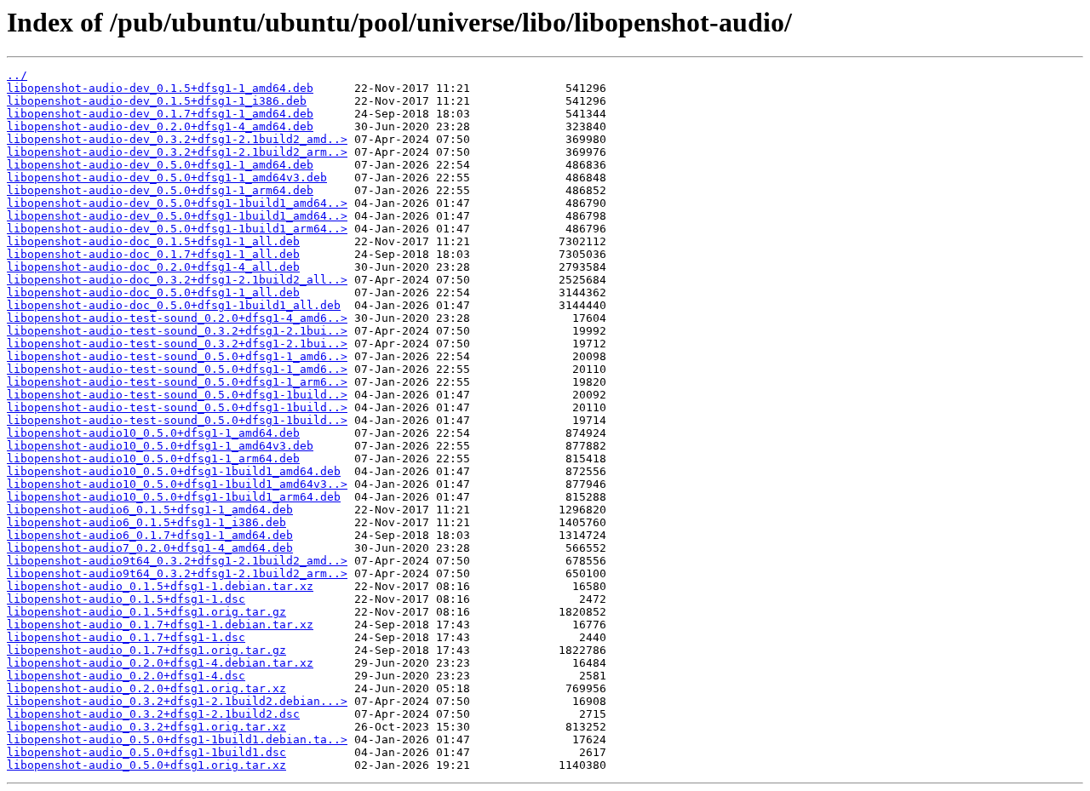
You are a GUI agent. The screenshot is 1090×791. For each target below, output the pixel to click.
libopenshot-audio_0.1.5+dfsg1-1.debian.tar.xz (160, 586)
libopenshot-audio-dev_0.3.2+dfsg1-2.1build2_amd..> (177, 139)
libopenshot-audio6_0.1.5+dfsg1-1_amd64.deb (150, 509)
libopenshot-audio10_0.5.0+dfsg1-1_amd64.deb (153, 433)
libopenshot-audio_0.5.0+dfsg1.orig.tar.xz (146, 765)
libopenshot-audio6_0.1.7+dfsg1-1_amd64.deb (150, 535)
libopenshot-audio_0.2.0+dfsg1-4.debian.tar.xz (160, 662)
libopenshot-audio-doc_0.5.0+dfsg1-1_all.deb (153, 292)
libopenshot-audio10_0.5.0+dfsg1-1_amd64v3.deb (160, 445)
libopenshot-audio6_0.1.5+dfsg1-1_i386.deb (146, 522)
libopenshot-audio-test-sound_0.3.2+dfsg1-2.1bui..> (177, 330)
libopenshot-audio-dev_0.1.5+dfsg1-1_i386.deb (157, 101)
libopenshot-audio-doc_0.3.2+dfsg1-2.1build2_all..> (177, 279)
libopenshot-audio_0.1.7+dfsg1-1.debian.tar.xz (160, 624)
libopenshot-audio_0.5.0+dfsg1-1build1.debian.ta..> (177, 739)
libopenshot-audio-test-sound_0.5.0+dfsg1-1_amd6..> (177, 356)
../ (17, 75)
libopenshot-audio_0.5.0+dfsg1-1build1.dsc (146, 752)
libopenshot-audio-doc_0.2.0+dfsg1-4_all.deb (153, 267)
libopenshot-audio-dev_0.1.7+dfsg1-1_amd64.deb (160, 113)
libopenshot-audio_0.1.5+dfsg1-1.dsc (126, 599)
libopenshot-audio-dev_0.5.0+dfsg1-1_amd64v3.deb (167, 177)
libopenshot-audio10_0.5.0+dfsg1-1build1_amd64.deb (174, 471)
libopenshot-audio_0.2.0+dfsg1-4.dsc (126, 675)
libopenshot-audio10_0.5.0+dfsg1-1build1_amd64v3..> (177, 484)
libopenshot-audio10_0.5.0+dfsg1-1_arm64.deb (153, 458)
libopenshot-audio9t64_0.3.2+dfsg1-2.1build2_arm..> (177, 573)
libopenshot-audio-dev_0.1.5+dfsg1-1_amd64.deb (160, 88)
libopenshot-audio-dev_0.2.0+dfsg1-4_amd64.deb (160, 126)
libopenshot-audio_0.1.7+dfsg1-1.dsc (126, 637)
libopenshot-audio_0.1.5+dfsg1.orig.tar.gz (146, 611)
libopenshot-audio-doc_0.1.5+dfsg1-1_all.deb (153, 241)
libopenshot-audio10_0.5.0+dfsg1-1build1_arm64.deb (174, 496)
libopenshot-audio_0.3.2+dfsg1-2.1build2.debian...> (177, 701)
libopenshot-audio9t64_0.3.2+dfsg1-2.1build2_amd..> (177, 560)
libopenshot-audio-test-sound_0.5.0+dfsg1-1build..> (177, 394)
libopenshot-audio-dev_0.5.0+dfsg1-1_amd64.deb (160, 164)
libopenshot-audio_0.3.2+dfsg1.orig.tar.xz (146, 726)
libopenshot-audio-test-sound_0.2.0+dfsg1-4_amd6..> (177, 318)
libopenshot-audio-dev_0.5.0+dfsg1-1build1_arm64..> (177, 228)
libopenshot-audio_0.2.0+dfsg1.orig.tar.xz (146, 688)
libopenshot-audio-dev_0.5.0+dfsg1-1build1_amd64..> (177, 203)
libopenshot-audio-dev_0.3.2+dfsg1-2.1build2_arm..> (177, 152)
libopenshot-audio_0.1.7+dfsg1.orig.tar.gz (146, 650)
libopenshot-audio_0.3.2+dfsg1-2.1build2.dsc (153, 714)
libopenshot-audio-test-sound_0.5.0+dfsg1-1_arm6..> (177, 381)
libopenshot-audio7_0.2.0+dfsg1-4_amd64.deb (150, 548)
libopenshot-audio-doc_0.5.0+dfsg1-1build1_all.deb (174, 305)
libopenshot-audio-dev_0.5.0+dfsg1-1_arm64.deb (160, 190)
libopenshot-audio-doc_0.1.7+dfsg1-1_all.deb (153, 254)
